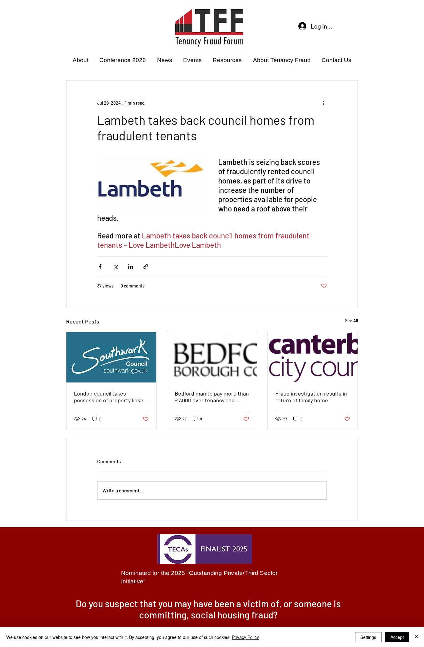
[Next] (343, 611)
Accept (397, 637)
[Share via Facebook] (100, 266)
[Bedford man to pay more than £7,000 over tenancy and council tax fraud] (212, 357)
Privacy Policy (245, 637)
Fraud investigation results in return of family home (311, 397)
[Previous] (81, 611)
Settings (368, 637)
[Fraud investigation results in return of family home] (313, 357)
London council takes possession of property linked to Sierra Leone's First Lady (110, 397)
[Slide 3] (220, 621)
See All (351, 320)
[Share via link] (146, 266)
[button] (80, 60)
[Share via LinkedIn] (130, 266)
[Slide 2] (212, 621)
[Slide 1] (204, 621)
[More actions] (323, 102)
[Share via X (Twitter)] (115, 266)
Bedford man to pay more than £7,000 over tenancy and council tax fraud (212, 397)
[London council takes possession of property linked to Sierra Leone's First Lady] (111, 357)
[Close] (416, 637)
